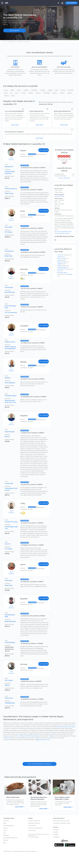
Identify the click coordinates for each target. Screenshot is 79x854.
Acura (6, 90)
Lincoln (23, 93)
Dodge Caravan (10, 342)
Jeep (5, 93)
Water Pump (9, 193)
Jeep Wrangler (10, 431)
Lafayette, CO (61, 263)
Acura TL (8, 544)
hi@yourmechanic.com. (42, 739)
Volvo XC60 (8, 580)
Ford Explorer (9, 251)
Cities (4, 830)
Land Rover (60, 269)
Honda (63, 90)
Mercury (38, 93)
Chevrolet (34, 90)
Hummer (60, 255)
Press (4, 823)
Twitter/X (55, 834)
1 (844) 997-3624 (59, 196)
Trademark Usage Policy (35, 828)
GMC (58, 262)
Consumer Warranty (34, 820)
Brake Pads (8, 256)
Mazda (31, 93)
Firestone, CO (61, 260)
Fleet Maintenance (8, 825)
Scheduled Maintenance (10, 837)
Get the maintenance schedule (39, 764)
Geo (58, 258)
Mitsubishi (47, 93)
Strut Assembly (10, 382)
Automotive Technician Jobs (61, 820)
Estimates (6, 835)
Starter (7, 436)
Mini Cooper (9, 680)
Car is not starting (11, 312)
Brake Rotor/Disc (10, 621)
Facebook (56, 829)
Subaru (69, 93)
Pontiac (62, 93)
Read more (19, 807)
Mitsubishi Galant (10, 395)
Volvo (13, 95)
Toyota (6, 95)
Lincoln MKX (9, 483)
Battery (7, 685)
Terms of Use (32, 830)
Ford (56, 90)
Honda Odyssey (10, 642)
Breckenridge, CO (62, 267)
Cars (4, 833)
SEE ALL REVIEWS (64, 178)
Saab (58, 265)
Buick (19, 90)
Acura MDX (8, 227)
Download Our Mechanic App (61, 823)
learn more (8, 738)
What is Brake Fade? (12, 797)
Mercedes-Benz (62, 272)
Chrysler (42, 90)
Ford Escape (9, 287)
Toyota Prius (9, 698)
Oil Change (8, 232)
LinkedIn (55, 832)
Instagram (56, 837)
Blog (4, 842)
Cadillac (25, 90)
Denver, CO (60, 256)
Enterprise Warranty (34, 823)
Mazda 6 (7, 378)
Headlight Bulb (10, 703)
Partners (5, 840)
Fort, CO (59, 271)
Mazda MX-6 (9, 166)
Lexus (17, 93)
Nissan (55, 93)
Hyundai (70, 90)
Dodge (50, 90)
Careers (5, 828)
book (51, 736)
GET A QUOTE (71, 3)
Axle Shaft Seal (10, 292)
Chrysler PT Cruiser (11, 522)
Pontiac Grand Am (11, 188)
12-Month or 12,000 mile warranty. (29, 736)
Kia (11, 93)
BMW (12, 90)
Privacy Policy (32, 825)
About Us (6, 820)
